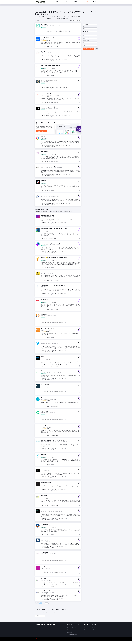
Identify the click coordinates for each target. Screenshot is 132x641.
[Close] (84, 308)
